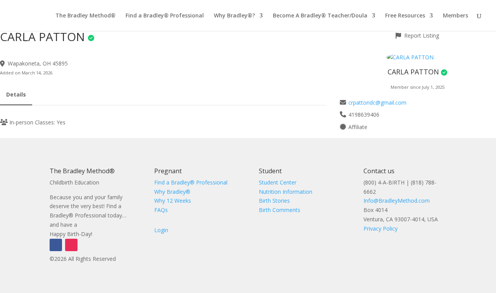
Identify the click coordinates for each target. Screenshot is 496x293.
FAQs (161, 210)
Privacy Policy (380, 228)
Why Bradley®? (234, 16)
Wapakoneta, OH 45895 (38, 63)
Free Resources (405, 16)
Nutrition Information (285, 191)
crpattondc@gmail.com (377, 102)
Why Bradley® (172, 191)
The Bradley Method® (85, 16)
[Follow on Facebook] (56, 245)
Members (455, 16)
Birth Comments (279, 210)
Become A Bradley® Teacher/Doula (320, 16)
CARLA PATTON (413, 71)
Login (161, 230)
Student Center (277, 182)
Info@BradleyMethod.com (396, 200)
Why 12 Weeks (172, 200)
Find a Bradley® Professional (165, 16)
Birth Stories (274, 200)
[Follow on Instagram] (71, 245)
